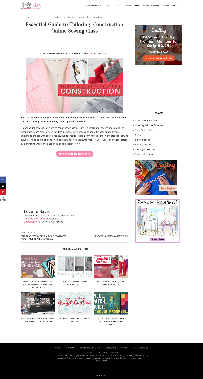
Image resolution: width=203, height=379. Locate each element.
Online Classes (132, 6)
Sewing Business (151, 6)
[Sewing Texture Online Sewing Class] (75, 266)
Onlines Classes (143, 144)
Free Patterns (93, 6)
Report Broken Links (89, 347)
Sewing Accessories (145, 149)
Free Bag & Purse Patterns (149, 125)
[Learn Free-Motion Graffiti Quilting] (75, 303)
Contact (70, 347)
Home (23, 17)
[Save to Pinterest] (3, 192)
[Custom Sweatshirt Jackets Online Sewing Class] (111, 266)
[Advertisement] (74, 44)
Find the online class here (74, 153)
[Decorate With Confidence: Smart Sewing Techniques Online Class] (38, 266)
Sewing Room (169, 6)
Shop (108, 6)
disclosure (90, 53)
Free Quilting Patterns (146, 130)
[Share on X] (3, 186)
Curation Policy (140, 347)
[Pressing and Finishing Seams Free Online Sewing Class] (38, 303)
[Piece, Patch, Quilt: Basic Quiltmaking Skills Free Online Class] (111, 303)
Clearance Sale (31, 221)
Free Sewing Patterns (146, 120)
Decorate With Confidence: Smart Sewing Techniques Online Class (38, 284)
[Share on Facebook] (3, 180)
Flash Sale (44, 215)
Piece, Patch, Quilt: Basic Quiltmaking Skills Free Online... (111, 321)
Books (117, 6)
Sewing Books (142, 139)
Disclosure (110, 347)
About (58, 347)
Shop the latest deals (34, 218)
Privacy (124, 347)
